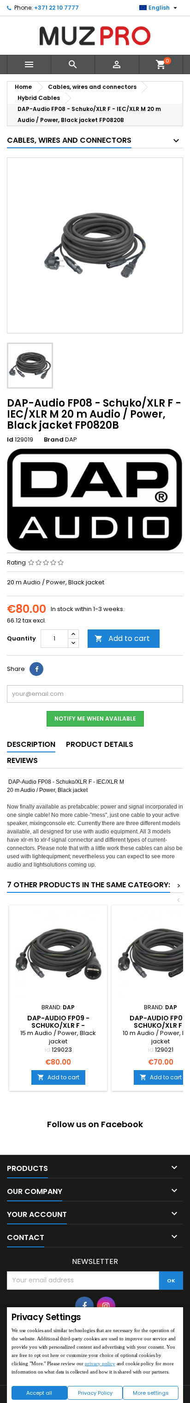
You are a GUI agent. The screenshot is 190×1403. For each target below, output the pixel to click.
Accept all (39, 1393)
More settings (151, 1393)
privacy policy (100, 1363)
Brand (54, 440)
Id (10, 440)
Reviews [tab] (22, 760)
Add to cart (122, 638)
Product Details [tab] (99, 744)
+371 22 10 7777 (56, 8)
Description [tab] (31, 744)
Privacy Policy (95, 1393)
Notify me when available (95, 718)
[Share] (36, 669)
